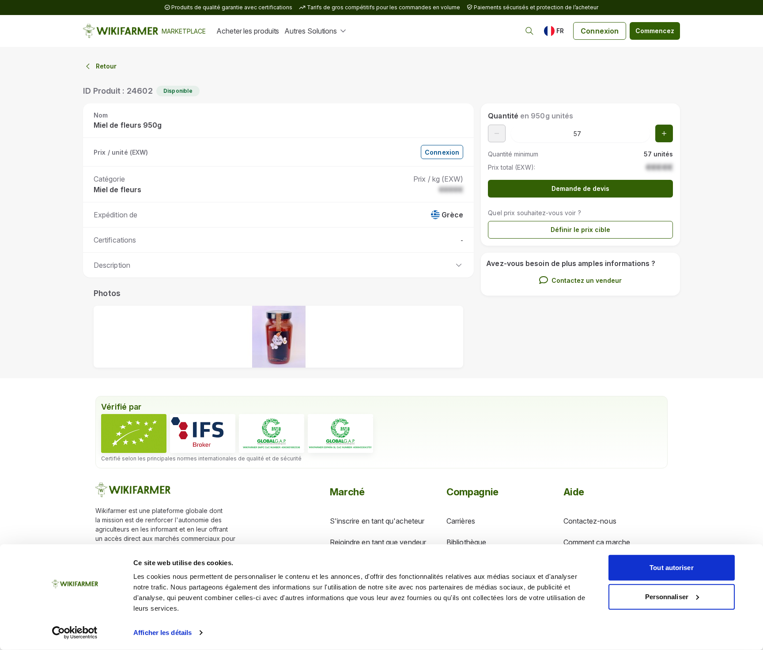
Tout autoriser (671, 567)
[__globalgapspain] (340, 433)
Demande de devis (580, 188)
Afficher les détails (162, 632)
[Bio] (133, 433)
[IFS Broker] (202, 433)
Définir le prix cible (580, 229)
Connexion (600, 31)
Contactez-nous (589, 521)
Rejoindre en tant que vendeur (378, 542)
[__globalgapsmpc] (271, 433)
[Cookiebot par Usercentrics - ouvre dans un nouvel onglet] (74, 632)
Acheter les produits (247, 31)
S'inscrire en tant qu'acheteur (377, 521)
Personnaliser (666, 596)
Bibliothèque (466, 542)
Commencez (654, 30)
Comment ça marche (596, 542)
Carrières (460, 521)
